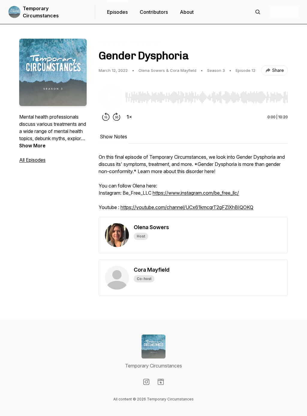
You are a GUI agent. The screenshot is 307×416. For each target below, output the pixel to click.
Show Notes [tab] (113, 137)
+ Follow (284, 12)
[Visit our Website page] (161, 382)
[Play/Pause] (111, 97)
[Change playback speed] (129, 117)
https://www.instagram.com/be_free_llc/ (196, 193)
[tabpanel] (193, 185)
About (187, 12)
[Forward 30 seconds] (116, 117)
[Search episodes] (257, 12)
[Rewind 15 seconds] (106, 117)
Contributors (154, 12)
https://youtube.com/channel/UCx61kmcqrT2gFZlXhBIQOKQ (187, 207)
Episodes (117, 12)
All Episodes (32, 160)
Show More (32, 146)
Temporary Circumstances (41, 12)
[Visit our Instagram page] (146, 382)
